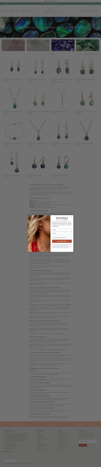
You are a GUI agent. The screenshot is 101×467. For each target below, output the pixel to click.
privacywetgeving (65, 247)
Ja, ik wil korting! (61, 241)
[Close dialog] (72, 217)
